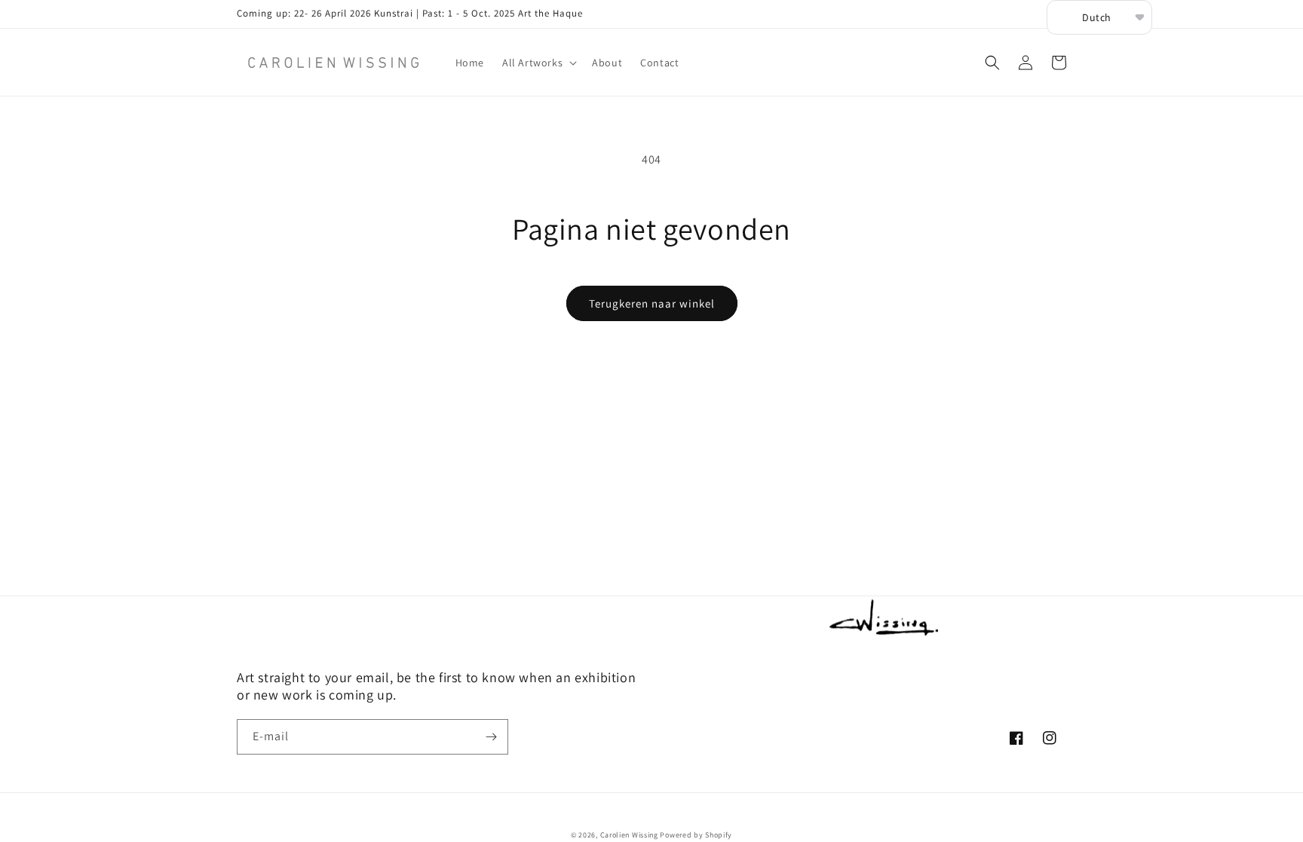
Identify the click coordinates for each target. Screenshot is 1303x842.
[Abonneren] (490, 737)
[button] (538, 62)
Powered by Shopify (696, 835)
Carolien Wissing (629, 835)
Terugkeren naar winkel (652, 303)
